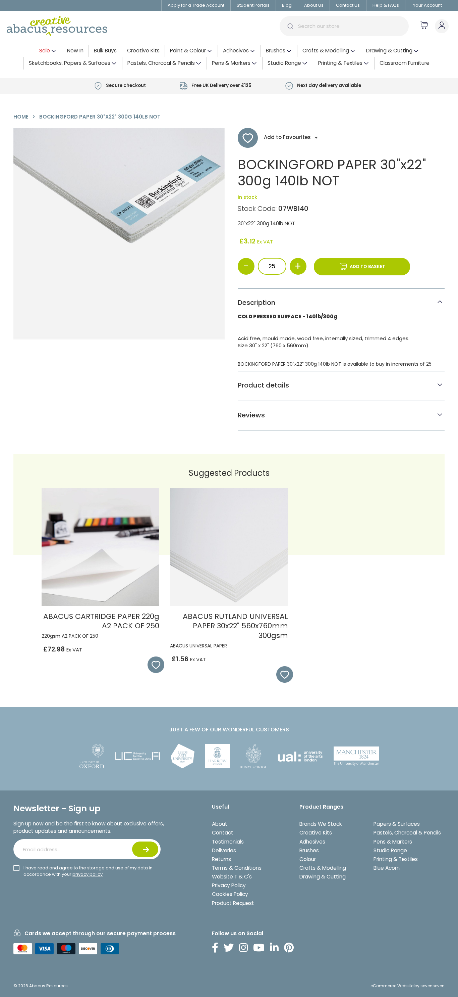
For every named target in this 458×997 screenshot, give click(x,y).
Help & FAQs (386, 5)
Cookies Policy (230, 894)
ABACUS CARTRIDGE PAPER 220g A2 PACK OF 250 (101, 621)
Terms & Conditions (237, 867)
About (219, 823)
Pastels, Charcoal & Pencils (407, 832)
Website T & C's (232, 876)
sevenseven (432, 986)
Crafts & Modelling (322, 867)
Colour (307, 859)
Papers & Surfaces (397, 823)
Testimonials (228, 841)
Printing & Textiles (396, 859)
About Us (314, 5)
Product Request (233, 903)
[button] (152, 664)
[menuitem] (48, 51)
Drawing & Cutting (322, 876)
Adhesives (312, 841)
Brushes (309, 850)
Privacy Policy (229, 885)
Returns (221, 859)
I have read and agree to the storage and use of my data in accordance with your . (88, 871)
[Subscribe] (145, 849)
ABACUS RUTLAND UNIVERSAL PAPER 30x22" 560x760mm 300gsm (235, 626)
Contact (222, 832)
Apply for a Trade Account (196, 5)
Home (20, 116)
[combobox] (344, 26)
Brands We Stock (320, 823)
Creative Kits (315, 832)
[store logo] (57, 26)
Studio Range (390, 850)
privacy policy (87, 874)
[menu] (229, 57)
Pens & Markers (393, 841)
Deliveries (224, 850)
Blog (287, 5)
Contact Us (348, 5)
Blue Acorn (387, 867)
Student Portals (253, 5)
